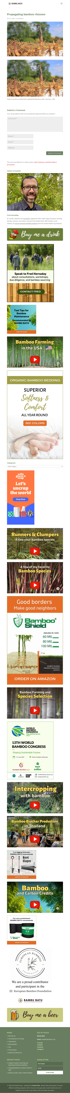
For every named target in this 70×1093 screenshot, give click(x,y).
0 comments (19, 18)
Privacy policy (12, 1050)
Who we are (11, 1036)
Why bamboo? (12, 1044)
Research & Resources (15, 1052)
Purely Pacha (36, 1085)
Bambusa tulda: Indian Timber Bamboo (20, 1073)
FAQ (9, 1047)
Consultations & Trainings (16, 1039)
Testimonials (12, 1041)
